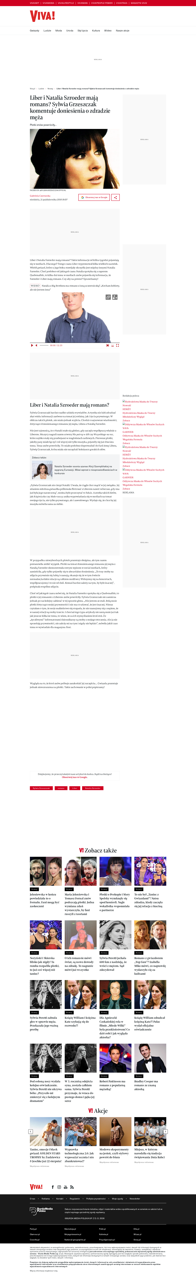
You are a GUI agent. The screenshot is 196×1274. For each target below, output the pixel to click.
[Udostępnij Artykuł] (115, 197)
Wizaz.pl (137, 1234)
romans (61, 788)
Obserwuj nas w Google (96, 197)
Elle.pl (136, 1228)
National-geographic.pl (75, 1239)
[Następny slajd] (165, 1131)
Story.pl (137, 1239)
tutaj (55, 1271)
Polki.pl (102, 1228)
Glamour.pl (35, 1234)
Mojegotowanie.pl (72, 1234)
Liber (74, 788)
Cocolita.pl (35, 1239)
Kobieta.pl (103, 1234)
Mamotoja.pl (70, 1228)
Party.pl (33, 1228)
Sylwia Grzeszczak (41, 788)
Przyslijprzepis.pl (107, 1239)
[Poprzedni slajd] (30, 1131)
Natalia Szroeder (92, 788)
